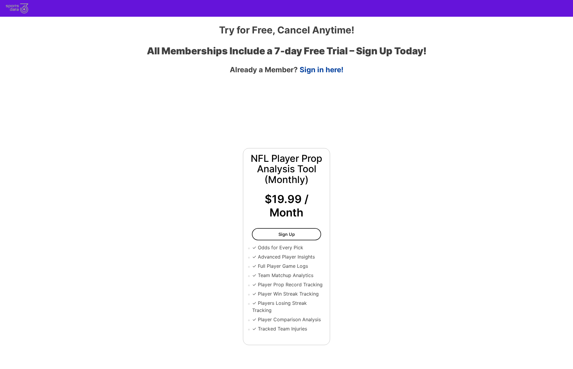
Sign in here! (322, 69)
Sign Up (299, 234)
